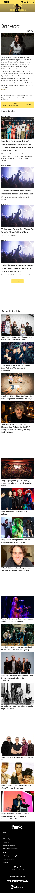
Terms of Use (6, 842)
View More (17, 281)
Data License (29, 96)
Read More (4, 90)
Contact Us (5, 862)
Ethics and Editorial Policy (9, 845)
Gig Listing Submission (8, 859)
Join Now (28, 104)
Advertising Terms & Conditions (10, 848)
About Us (5, 835)
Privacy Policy (6, 839)
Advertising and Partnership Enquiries (11, 856)
